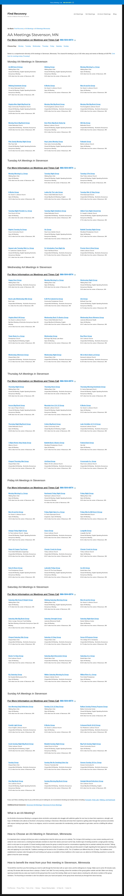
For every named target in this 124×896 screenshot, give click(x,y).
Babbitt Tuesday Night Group (90, 229)
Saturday (59, 46)
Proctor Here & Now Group (89, 248)
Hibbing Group (49, 67)
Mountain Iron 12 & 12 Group (54, 405)
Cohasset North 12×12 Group (90, 725)
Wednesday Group (50, 336)
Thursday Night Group (16, 387)
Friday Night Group (86, 493)
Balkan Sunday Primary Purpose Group (94, 706)
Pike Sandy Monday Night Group (19, 141)
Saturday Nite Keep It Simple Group (20, 600)
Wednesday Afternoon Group (18, 355)
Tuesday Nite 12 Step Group (90, 192)
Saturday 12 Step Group (52, 637)
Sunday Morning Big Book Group (55, 781)
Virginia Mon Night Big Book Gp (19, 104)
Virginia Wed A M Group (16, 317)
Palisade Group (85, 141)
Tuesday (28, 46)
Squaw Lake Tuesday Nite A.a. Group (21, 248)
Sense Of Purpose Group (89, 637)
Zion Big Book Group (15, 781)
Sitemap (37, 888)
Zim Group (84, 299)
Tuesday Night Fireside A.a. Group (20, 211)
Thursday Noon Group (52, 387)
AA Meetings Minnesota (42, 28)
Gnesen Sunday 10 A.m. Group (90, 762)
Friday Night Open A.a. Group (54, 512)
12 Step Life (60, 888)
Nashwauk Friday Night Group (54, 493)
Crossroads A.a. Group (88, 461)
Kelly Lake (95, 800)
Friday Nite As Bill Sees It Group (91, 512)
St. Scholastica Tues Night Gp (54, 248)
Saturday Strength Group (53, 618)
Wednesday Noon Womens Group (92, 317)
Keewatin (88, 800)
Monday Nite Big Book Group (54, 104)
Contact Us (68, 888)
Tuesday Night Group (51, 173)
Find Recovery (17, 13)
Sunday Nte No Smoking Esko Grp (56, 762)
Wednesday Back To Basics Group (56, 317)
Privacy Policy (21, 888)
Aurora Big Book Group (16, 405)
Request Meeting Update (48, 888)
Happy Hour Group (15, 280)
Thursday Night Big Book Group (19, 424)
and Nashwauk (110, 800)
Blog (114, 14)
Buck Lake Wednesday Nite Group (20, 299)
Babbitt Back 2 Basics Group (54, 442)
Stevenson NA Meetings (34, 805)
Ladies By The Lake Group (53, 192)
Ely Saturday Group (15, 674)
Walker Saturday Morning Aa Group (56, 674)
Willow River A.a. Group (88, 674)
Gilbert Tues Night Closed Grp (90, 211)
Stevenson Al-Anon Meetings (52, 805)
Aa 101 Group (85, 568)
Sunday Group (13, 762)
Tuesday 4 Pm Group (87, 173)
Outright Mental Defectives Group (91, 781)
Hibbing (102, 800)
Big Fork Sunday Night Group (90, 744)
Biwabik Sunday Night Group (54, 744)
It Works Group (49, 85)
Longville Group (85, 530)
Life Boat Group (49, 461)
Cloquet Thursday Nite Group (18, 461)
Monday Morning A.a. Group (90, 67)
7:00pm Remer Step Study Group (19, 442)
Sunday (66, 46)
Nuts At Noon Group (15, 568)
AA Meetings (78, 14)
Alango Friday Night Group (17, 530)
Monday (21, 46)
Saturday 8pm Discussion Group (55, 656)
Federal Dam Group (87, 442)
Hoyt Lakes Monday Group (53, 141)
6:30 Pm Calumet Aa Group (53, 299)
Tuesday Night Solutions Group (55, 211)
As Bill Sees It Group (15, 67)
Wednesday (36, 46)
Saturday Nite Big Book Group (18, 618)
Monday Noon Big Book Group (19, 123)
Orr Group (47, 229)
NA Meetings (90, 14)
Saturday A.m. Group (87, 656)
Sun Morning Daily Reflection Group (20, 706)
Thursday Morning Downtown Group (92, 387)
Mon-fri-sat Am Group (87, 85)
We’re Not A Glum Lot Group (90, 355)
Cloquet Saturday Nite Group (18, 637)
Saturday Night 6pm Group (89, 618)
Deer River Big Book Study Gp (54, 123)
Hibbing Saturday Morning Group (55, 600)
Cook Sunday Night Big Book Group (20, 744)
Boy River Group (86, 336)
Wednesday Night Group (88, 280)
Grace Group (48, 530)
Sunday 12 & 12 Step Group (53, 706)
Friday (52, 46)
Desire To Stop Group (15, 656)
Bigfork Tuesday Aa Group (17, 229)
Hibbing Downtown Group (17, 85)
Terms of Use (29, 888)
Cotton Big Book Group (52, 424)
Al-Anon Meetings (104, 14)
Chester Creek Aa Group (52, 549)
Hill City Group (85, 123)
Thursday (45, 46)
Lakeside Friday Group (52, 568)
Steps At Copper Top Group (18, 549)
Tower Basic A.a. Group (16, 336)
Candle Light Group (15, 725)
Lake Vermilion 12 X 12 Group (90, 424)
